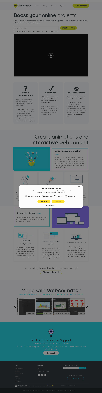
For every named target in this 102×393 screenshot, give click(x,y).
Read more (62, 192)
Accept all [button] (44, 201)
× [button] (81, 186)
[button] (51, 205)
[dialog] (51, 196)
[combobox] (79, 186)
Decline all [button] (58, 201)
